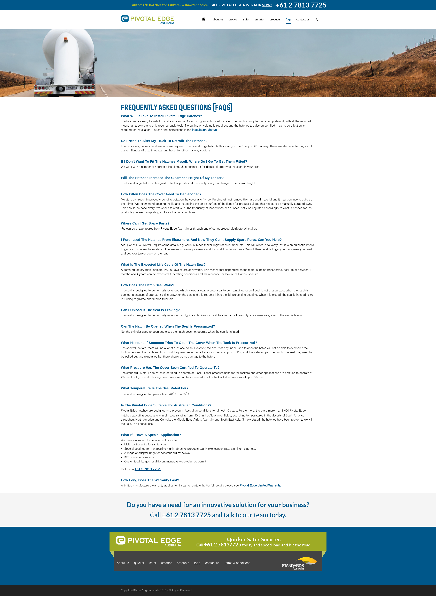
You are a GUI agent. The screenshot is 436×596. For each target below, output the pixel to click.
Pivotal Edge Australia (146, 590)
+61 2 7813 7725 (186, 515)
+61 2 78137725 (222, 544)
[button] (316, 19)
